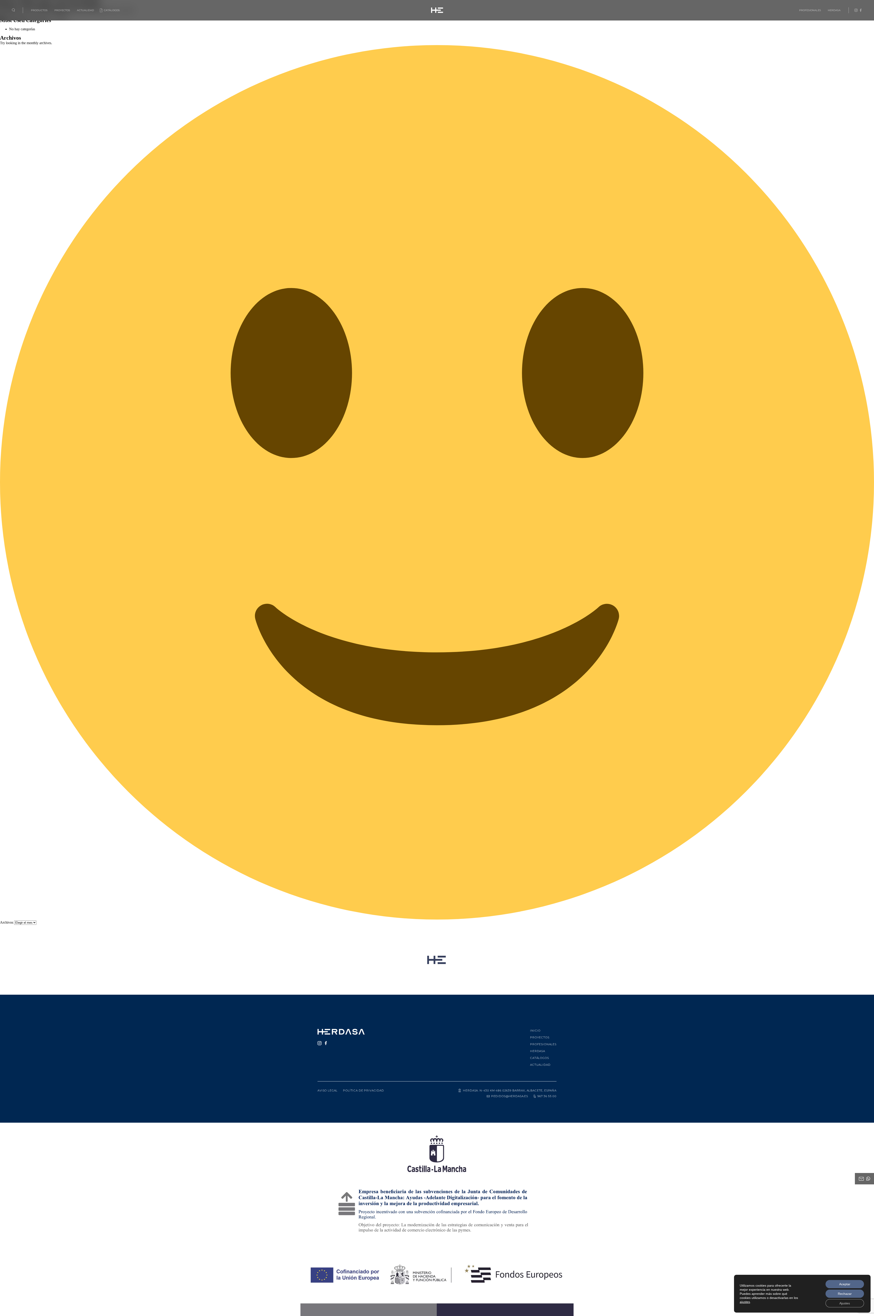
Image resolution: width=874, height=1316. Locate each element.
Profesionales (810, 10)
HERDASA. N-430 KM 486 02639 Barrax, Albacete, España (509, 1090)
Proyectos (62, 10)
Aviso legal (328, 1090)
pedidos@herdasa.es (509, 1096)
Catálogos (112, 10)
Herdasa (834, 10)
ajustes (745, 1302)
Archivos (6, 922)
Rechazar (845, 1294)
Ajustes (844, 1303)
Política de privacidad (363, 1090)
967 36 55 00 (546, 1096)
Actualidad (85, 10)
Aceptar (844, 1284)
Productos (39, 10)
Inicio (535, 1030)
